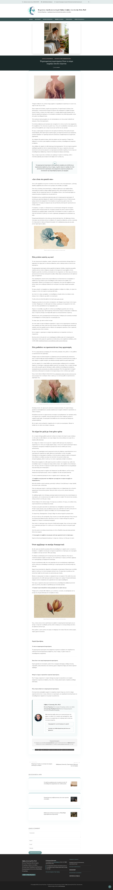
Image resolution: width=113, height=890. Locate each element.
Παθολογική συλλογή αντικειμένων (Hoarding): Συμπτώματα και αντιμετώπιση (55, 813)
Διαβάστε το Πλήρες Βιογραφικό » (29, 874)
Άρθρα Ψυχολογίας (79, 19)
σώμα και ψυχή (45, 749)
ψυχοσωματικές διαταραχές (68, 749)
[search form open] (88, 2)
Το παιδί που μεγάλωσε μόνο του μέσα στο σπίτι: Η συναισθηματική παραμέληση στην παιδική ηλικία (55, 783)
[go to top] (109, 886)
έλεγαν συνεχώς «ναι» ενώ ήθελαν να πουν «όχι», (47, 508)
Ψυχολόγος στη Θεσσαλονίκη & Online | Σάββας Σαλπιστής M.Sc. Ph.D (62, 10)
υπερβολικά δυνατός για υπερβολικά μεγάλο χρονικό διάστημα (53, 340)
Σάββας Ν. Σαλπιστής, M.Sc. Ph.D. (52, 704)
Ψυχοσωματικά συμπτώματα (55, 749)
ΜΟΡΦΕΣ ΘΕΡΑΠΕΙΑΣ (47, 19)
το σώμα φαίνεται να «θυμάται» (42, 351)
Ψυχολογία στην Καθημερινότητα (63, 58)
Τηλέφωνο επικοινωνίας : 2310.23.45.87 (31, 1)
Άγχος (36, 749)
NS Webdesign (62, 886)
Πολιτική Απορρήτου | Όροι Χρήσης (53, 871)
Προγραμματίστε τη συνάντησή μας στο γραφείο (58, 723)
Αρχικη (31, 19)
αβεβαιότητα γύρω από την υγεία (66, 222)
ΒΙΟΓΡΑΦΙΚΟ (38, 19)
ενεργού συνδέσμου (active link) (63, 744)
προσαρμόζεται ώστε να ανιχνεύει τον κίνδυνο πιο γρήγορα (45, 369)
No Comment (57, 67)
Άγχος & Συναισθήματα (47, 58)
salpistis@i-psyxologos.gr (47, 1)
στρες (40, 749)
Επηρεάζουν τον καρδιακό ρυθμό (39, 211)
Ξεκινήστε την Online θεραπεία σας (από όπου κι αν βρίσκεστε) (59, 729)
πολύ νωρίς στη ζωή (58, 299)
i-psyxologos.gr (56, 862)
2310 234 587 (72, 869)
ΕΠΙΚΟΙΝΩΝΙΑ (69, 19)
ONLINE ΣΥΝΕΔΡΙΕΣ (59, 19)
